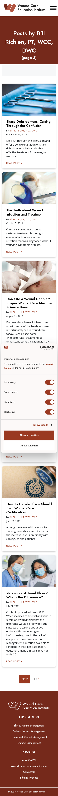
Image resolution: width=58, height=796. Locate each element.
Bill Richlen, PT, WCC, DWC (23, 130)
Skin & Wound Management (29, 725)
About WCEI (29, 760)
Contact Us (29, 772)
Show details (40, 425)
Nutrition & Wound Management (29, 737)
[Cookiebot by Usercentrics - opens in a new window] (41, 348)
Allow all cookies (29, 435)
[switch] (49, 392)
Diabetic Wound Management (29, 731)
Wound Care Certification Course (29, 766)
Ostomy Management (29, 743)
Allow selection (29, 445)
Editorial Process (29, 778)
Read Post (14, 162)
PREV (24, 679)
